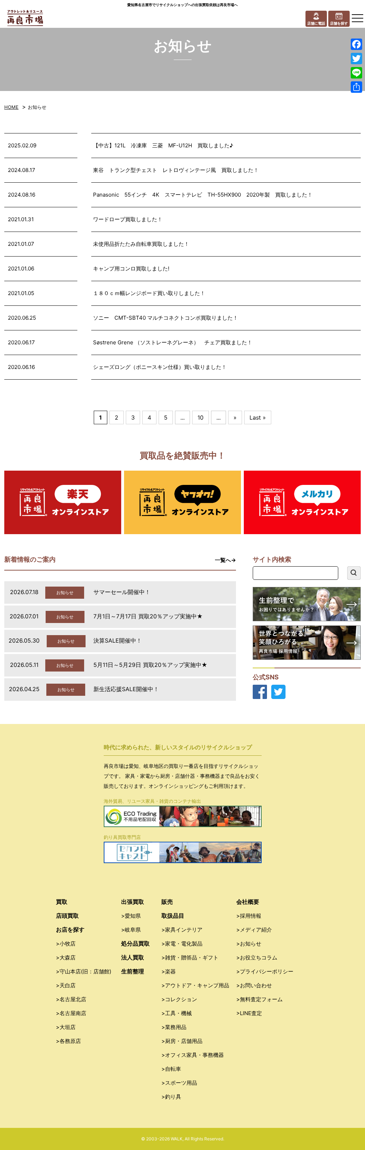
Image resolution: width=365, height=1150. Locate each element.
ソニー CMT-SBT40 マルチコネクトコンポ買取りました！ (165, 317)
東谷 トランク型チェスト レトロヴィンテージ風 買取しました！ (176, 170)
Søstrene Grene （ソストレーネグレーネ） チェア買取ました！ (172, 342)
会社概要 (247, 901)
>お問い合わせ (254, 985)
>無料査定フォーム (259, 999)
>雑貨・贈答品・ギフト (190, 957)
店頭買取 (67, 915)
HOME (11, 107)
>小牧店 (66, 943)
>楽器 (168, 971)
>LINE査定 (249, 1013)
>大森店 (66, 957)
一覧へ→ (225, 560)
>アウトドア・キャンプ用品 (195, 985)
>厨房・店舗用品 (181, 1041)
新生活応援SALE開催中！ (126, 689)
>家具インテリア (181, 929)
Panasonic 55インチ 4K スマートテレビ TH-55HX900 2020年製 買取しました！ (203, 194)
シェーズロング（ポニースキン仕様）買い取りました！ (160, 367)
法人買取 (132, 957)
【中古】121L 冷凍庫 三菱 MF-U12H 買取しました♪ (163, 145)
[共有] (356, 87)
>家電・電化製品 (181, 943)
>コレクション (179, 999)
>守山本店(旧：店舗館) (83, 971)
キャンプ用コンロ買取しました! (131, 268)
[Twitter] (356, 58)
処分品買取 (135, 943)
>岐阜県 (131, 929)
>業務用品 (173, 1027)
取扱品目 (172, 915)
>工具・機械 (176, 1013)
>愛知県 (131, 915)
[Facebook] (356, 44)
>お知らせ (248, 943)
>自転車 (171, 1069)
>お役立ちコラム (256, 957)
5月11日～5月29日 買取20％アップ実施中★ (150, 664)
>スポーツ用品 (179, 1082)
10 (200, 417)
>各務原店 (68, 1041)
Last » (258, 417)
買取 (61, 901)
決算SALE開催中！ (117, 640)
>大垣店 (66, 1027)
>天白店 (66, 985)
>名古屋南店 (71, 1013)
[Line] (356, 73)
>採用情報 (248, 915)
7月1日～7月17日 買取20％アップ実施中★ (148, 616)
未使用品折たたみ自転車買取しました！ (141, 243)
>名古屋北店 (71, 999)
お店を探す (70, 929)
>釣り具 (171, 1096)
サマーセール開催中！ (121, 592)
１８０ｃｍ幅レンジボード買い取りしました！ (149, 293)
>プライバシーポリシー (264, 971)
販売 (167, 901)
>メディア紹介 (254, 929)
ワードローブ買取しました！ (128, 219)
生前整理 (132, 971)
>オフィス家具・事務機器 (192, 1055)
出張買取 (132, 901)
